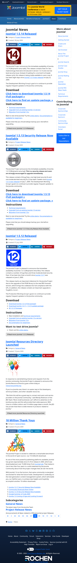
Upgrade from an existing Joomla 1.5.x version (25, 318)
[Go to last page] (59, 516)
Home (9, 19)
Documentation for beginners (19, 323)
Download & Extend (18, 2)
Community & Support (46, 2)
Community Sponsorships (63, 122)
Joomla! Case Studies (62, 67)
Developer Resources (63, 2)
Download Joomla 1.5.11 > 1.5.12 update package (26, 306)
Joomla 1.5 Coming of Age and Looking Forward (26, 496)
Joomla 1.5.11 (40, 275)
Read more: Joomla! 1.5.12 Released (20, 334)
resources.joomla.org (13, 386)
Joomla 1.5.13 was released (33, 77)
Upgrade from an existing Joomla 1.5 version (24, 110)
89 (39, 516)
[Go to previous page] (11, 516)
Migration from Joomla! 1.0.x (19, 112)
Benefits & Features (33, 19)
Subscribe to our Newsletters (64, 138)
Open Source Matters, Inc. (36, 553)
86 (27, 516)
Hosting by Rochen (38, 562)
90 (43, 516)
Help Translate (29, 544)
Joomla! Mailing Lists (63, 77)
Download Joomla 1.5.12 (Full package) (22, 304)
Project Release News (23, 37)
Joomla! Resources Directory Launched (24, 343)
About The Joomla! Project (63, 55)
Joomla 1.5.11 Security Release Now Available (24, 487)
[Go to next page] (55, 516)
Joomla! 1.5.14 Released (21, 34)
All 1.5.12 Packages (15, 308)
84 (19, 516)
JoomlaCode (39, 464)
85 (23, 516)
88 (35, 516)
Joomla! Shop (62, 72)
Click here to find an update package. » (29, 100)
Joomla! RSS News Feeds (62, 89)
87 (31, 516)
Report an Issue (41, 544)
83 (15, 516)
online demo (34, 116)
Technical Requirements (63, 95)
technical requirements (32, 316)
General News (20, 348)
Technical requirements (17, 107)
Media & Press (12, 23)
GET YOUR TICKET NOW (62, 10)
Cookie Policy (43, 542)
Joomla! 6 (46, 19)
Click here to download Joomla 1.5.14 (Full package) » (28, 95)
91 (47, 516)
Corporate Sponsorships (63, 110)
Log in (51, 544)
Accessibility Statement (18, 542)
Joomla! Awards (63, 62)
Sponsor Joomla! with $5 (58, 542)
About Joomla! (19, 19)
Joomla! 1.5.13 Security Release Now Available (29, 137)
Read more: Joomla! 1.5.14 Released (20, 128)
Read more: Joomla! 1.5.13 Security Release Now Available (28, 229)
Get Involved (62, 50)
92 (51, 516)
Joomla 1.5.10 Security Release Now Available (24, 492)
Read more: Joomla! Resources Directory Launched (26, 413)
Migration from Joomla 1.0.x (19, 320)
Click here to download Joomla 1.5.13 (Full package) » (28, 195)
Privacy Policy (32, 542)
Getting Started (63, 40)
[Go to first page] (8, 516)
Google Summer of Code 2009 (19, 494)
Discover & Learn (32, 2)
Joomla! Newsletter (62, 83)
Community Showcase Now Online (21, 489)
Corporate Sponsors (61, 116)
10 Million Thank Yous (20, 420)
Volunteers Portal (62, 128)
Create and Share (62, 45)
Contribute (62, 19)
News (54, 19)
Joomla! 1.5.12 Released (21, 236)
